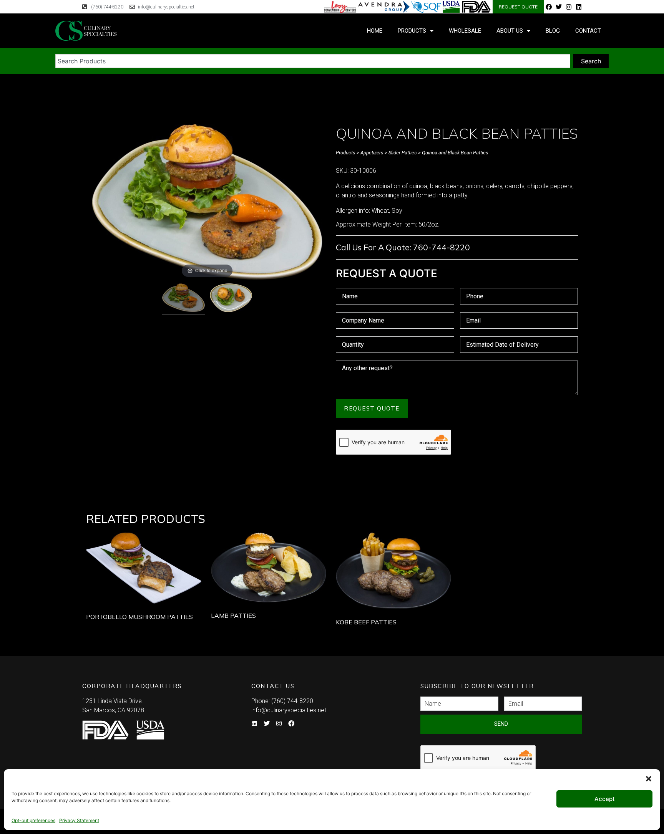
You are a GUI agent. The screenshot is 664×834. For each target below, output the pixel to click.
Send (501, 723)
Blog (553, 30)
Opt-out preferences (33, 820)
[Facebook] (549, 7)
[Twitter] (559, 7)
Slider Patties (402, 153)
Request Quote (372, 408)
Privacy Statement (79, 820)
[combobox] (312, 61)
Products (412, 30)
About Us (509, 30)
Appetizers (371, 153)
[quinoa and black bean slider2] (231, 298)
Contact (588, 30)
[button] (648, 779)
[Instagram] (569, 7)
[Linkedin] (579, 7)
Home (374, 30)
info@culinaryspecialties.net (288, 710)
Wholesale (465, 30)
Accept (604, 799)
